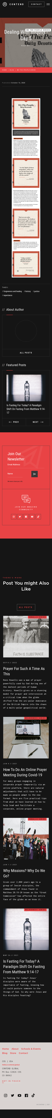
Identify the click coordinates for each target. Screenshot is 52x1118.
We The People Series (38, 30)
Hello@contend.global (11, 1065)
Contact (23, 1053)
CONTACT (36, 4)
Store (13, 1053)
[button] (48, 4)
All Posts (26, 353)
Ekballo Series (37, 617)
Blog (12, 70)
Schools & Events (31, 1049)
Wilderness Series (35, 718)
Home (4, 70)
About (15, 1049)
